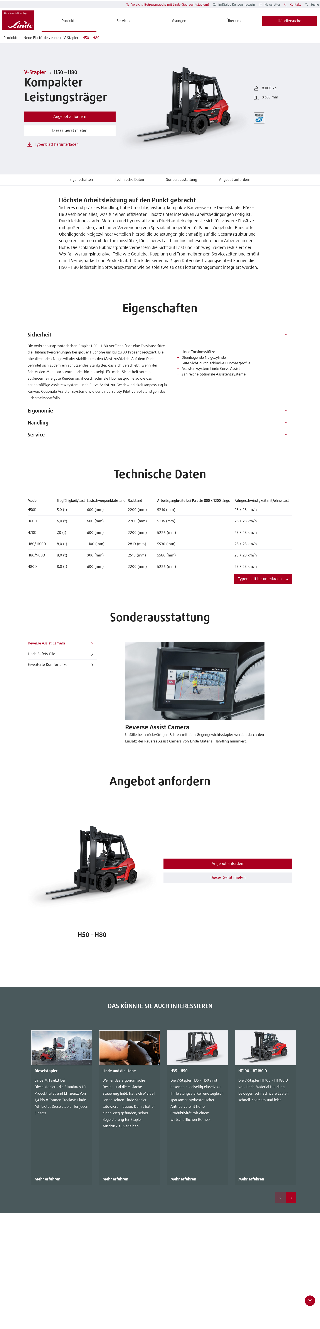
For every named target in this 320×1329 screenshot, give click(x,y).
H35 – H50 (179, 1071)
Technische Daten (129, 180)
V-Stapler (70, 38)
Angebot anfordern (234, 180)
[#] (286, 335)
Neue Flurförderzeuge (40, 38)
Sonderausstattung (181, 180)
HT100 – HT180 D (252, 1071)
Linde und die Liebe (119, 1071)
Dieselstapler (46, 1071)
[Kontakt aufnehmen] (310, 1301)
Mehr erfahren (47, 1179)
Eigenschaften (81, 180)
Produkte (10, 38)
